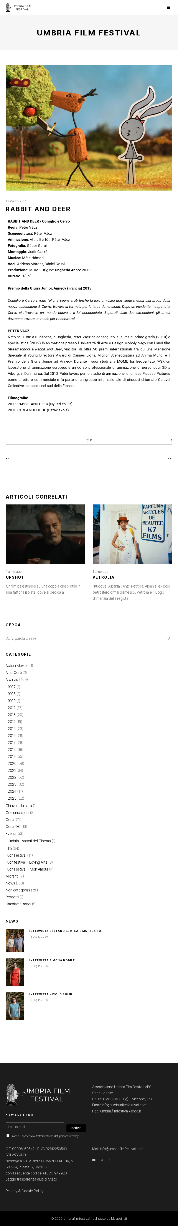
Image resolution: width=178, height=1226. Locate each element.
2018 (12, 749)
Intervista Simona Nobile (52, 960)
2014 (11, 722)
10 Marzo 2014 (16, 201)
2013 (12, 715)
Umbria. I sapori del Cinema (29, 841)
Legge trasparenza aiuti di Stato (31, 1179)
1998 (12, 694)
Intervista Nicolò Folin (51, 994)
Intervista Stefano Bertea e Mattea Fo (65, 931)
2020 (12, 763)
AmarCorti (14, 672)
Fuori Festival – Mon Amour (27, 869)
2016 (12, 736)
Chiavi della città (19, 806)
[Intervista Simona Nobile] (15, 972)
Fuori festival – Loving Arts (26, 862)
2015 (12, 729)
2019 (12, 756)
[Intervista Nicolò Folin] (15, 1006)
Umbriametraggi (18, 904)
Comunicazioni (17, 813)
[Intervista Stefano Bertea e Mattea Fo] (15, 940)
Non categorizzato (21, 890)
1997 (12, 687)
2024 (12, 791)
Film (9, 848)
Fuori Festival (16, 855)
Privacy (74, 1136)
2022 (12, 777)
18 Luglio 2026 (38, 936)
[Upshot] (45, 534)
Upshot (15, 577)
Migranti (12, 876)
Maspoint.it (119, 1218)
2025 (12, 798)
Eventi (11, 833)
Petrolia (104, 577)
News (10, 883)
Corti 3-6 (13, 826)
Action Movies (17, 665)
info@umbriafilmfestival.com (121, 1149)
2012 (12, 708)
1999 (12, 701)
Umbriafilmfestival (76, 1218)
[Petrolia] (132, 534)
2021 (12, 770)
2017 (12, 742)
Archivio (12, 679)
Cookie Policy (32, 1191)
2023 (12, 784)
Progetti (12, 897)
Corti (10, 819)
